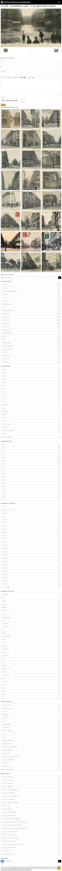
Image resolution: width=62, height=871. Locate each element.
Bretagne (30, 613)
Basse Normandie (30, 610)
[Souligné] (6, 78)
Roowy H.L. (30, 433)
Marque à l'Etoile (30, 300)
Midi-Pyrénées (30, 646)
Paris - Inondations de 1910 (30, 329)
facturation (26, 867)
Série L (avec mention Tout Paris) (30, 509)
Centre (30, 630)
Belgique (30, 687)
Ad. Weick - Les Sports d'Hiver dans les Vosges (30, 802)
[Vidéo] (25, 78)
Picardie (30, 658)
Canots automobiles (30, 675)
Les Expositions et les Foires (30, 355)
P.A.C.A (30, 662)
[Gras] (2, 78)
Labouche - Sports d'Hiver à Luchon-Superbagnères (30, 818)
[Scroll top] (59, 868)
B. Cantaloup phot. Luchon (30, 850)
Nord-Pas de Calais (30, 649)
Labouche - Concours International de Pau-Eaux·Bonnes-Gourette (30, 828)
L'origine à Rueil (30, 594)
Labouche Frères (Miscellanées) (30, 310)
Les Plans (30, 496)
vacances (6, 867)
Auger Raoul (30, 369)
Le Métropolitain (30, 284)
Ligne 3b (30, 454)
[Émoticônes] (29, 78)
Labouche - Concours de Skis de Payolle (30, 834)
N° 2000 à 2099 (30, 580)
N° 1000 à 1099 (30, 548)
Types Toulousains (30, 762)
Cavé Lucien (30, 372)
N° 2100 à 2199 (30, 583)
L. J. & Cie (30, 297)
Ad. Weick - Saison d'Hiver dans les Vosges (30, 812)
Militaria (30, 307)
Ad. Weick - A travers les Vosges (30, 776)
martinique (19, 869)
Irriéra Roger (30, 427)
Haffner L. (30, 385)
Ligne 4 (30, 457)
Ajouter (3, 105)
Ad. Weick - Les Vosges (30, 805)
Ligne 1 (30, 444)
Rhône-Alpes (30, 665)
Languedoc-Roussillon (30, 636)
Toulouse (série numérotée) (30, 750)
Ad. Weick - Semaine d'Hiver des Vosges (30, 815)
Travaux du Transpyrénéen (30, 743)
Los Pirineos (30, 734)
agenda (38, 867)
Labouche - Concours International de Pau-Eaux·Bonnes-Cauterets (30, 821)
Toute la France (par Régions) (30, 349)
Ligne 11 (30, 483)
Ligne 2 (30, 447)
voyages (9, 869)
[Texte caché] (20, 78)
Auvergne (30, 604)
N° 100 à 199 (30, 519)
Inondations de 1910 (30, 668)
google (15, 867)
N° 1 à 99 (30, 516)
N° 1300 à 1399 (30, 558)
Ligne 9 (30, 476)
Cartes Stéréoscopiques (30, 342)
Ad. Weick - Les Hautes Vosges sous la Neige (30, 789)
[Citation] (14, 78)
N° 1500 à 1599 (30, 564)
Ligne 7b (30, 470)
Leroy (30, 417)
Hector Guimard (30, 288)
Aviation (30, 678)
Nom (2, 60)
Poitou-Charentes (30, 655)
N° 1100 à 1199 (30, 551)
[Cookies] (3, 868)
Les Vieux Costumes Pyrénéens (30, 730)
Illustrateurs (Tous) (30, 320)
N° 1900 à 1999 (30, 577)
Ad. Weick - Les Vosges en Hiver (30, 809)
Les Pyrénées (30, 721)
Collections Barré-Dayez (30, 313)
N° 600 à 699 (30, 535)
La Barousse (30, 711)
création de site (33, 867)
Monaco (30, 694)
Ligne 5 (30, 460)
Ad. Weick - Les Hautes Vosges (30, 786)
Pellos (30, 401)
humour (43, 867)
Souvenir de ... (30, 671)
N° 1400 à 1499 (30, 561)
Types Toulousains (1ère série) (30, 769)
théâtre (47, 867)
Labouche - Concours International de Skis (30, 831)
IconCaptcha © (23, 101)
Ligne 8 (30, 473)
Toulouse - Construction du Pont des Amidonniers (30, 756)
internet (11, 867)
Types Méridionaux (30, 766)
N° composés (30, 513)
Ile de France (30, 633)
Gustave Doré (30, 382)
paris (56, 867)
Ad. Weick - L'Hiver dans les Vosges (30, 799)
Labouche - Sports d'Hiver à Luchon (30, 841)
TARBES (30, 339)
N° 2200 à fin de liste (30, 587)
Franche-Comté (30, 623)
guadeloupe (3, 869)
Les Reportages (30, 352)
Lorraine (30, 642)
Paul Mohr (30, 420)
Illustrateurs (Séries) (30, 316)
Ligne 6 (30, 463)
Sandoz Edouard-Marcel (30, 424)
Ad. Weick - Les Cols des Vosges (30, 783)
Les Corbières (30, 717)
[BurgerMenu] (59, 2)
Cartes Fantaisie (30, 361)
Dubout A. (30, 379)
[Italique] (4, 78)
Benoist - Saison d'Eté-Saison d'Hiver (30, 854)
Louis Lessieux (30, 395)
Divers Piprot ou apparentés (30, 304)
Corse (30, 620)
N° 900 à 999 (30, 545)
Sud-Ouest (30, 737)
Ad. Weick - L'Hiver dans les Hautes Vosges (30, 796)
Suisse (30, 697)
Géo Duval (30, 414)
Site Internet (3, 71)
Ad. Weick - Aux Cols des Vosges (30, 780)
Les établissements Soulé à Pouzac (30, 740)
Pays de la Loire (30, 652)
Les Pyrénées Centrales (30, 727)
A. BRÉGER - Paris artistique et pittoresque (30, 291)
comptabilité (20, 867)
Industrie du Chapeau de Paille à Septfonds (30, 746)
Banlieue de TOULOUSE (30, 705)
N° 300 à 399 (30, 526)
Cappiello (30, 408)
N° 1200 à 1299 (30, 554)
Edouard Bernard (30, 411)
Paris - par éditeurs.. (30, 323)
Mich (30, 398)
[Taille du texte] (8, 78)
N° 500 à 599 (30, 532)
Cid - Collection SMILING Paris (30, 437)
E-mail (2, 66)
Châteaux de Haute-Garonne (30, 708)
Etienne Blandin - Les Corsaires (30, 430)
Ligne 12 (30, 486)
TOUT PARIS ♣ (30, 294)
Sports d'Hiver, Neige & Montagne (30, 345)
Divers (30, 499)
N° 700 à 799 (30, 538)
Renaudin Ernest (30, 404)
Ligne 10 (30, 479)
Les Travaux (30, 492)
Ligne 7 (30, 467)
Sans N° (30, 506)
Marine (30, 684)
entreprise (14, 869)
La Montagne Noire (30, 714)
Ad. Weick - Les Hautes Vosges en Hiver (30, 792)
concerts (24, 869)
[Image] (22, 78)
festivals (29, 869)
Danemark (30, 691)
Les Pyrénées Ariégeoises (30, 724)
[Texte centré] (16, 78)
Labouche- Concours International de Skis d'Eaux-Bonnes (30, 844)
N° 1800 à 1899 (30, 574)
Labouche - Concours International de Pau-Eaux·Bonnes (30, 825)
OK (59, 277)
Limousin (30, 639)
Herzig (30, 388)
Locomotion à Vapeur (30, 358)
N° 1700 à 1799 (30, 571)
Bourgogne (30, 607)
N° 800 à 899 (30, 542)
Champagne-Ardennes (30, 617)
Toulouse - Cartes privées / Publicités (30, 759)
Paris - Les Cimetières (30, 326)
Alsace (30, 597)
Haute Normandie (30, 626)
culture (52, 867)
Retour (31, 50)
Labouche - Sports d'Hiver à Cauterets (30, 847)
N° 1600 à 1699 (30, 567)
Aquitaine (30, 601)
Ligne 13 (30, 489)
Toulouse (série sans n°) (30, 753)
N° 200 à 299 (30, 522)
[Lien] (18, 78)
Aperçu (33, 77)
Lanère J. (30, 392)
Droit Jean (30, 375)
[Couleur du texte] (11, 78)
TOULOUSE (30, 336)
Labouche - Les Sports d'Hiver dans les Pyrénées (30, 837)
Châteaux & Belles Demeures (30, 333)
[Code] (27, 78)
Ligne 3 (30, 450)
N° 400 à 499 (30, 529)
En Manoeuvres (30, 681)
